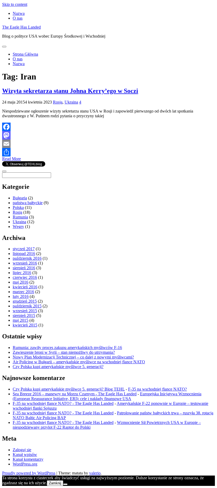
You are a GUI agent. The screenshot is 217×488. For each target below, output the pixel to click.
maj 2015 (20, 320)
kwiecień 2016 (25, 287)
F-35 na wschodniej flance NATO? (157, 389)
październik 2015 (27, 306)
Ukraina (71, 102)
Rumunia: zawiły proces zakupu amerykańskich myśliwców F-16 (67, 347)
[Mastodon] (108, 135)
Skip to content (14, 4)
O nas (17, 18)
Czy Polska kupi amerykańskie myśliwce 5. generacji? (58, 366)
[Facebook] (108, 127)
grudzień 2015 (25, 301)
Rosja (57, 102)
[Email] (108, 144)
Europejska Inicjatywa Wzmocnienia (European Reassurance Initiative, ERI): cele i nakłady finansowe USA (107, 396)
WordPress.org (25, 464)
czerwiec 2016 (25, 277)
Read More (11, 158)
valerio (95, 473)
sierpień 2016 (24, 268)
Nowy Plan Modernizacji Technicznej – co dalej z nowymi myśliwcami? (73, 357)
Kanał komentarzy (28, 459)
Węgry (18, 226)
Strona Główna (25, 54)
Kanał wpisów (25, 454)
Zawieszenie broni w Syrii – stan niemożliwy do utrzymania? (64, 352)
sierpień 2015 (24, 315)
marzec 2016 (23, 291)
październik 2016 (27, 258)
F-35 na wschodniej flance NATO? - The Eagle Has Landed (63, 403)
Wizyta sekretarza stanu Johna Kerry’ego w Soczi (70, 90)
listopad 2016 (24, 253)
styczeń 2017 (24, 249)
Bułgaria (20, 198)
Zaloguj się (22, 449)
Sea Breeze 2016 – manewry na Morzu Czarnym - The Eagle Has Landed (75, 394)
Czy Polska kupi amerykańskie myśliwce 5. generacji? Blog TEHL (69, 389)
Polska (18, 207)
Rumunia (20, 217)
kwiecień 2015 (25, 325)
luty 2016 (21, 296)
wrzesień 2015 (25, 310)
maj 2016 (20, 282)
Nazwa (19, 13)
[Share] (108, 152)
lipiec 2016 (22, 272)
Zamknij (55, 483)
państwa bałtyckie (28, 202)
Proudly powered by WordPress (28, 473)
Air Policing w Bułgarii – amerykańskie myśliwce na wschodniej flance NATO (79, 362)
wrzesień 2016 (25, 263)
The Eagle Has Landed (21, 27)
